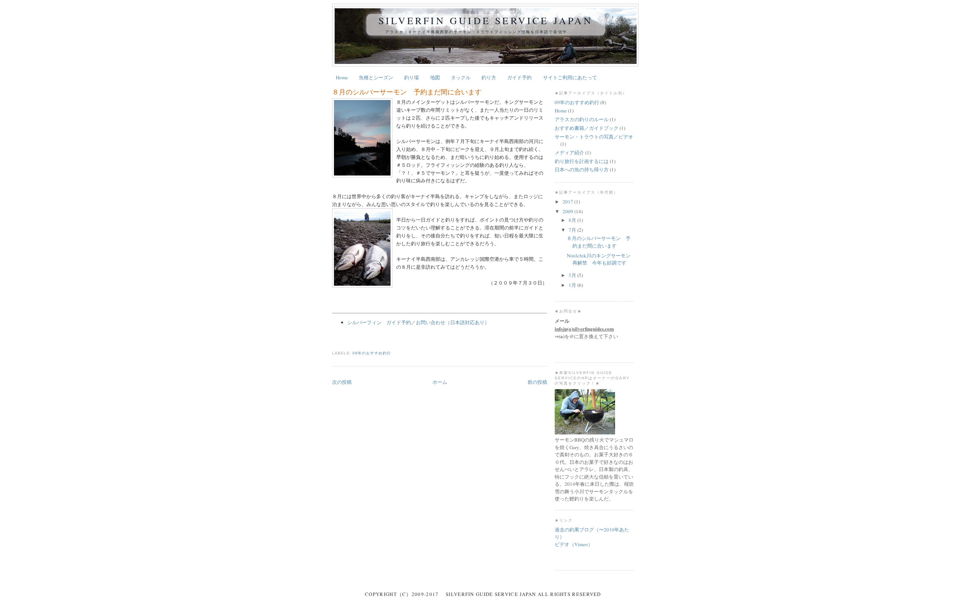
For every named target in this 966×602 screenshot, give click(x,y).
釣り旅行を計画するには (582, 161)
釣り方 (488, 77)
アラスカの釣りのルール (582, 119)
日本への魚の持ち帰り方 (582, 169)
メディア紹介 (569, 152)
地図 (435, 77)
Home (342, 77)
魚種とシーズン (376, 77)
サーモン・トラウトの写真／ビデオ (594, 136)
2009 (568, 211)
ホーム (439, 382)
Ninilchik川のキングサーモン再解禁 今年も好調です (599, 259)
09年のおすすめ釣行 (371, 353)
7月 (573, 229)
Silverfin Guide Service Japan (485, 20)
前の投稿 (537, 382)
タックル (461, 77)
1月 (573, 285)
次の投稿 (342, 382)
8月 (573, 220)
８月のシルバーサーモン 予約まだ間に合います (406, 91)
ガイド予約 (519, 77)
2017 (568, 201)
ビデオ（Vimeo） (574, 544)
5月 (573, 275)
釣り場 (411, 77)
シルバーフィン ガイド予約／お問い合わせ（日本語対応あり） (418, 322)
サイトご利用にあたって (570, 77)
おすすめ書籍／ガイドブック (586, 128)
